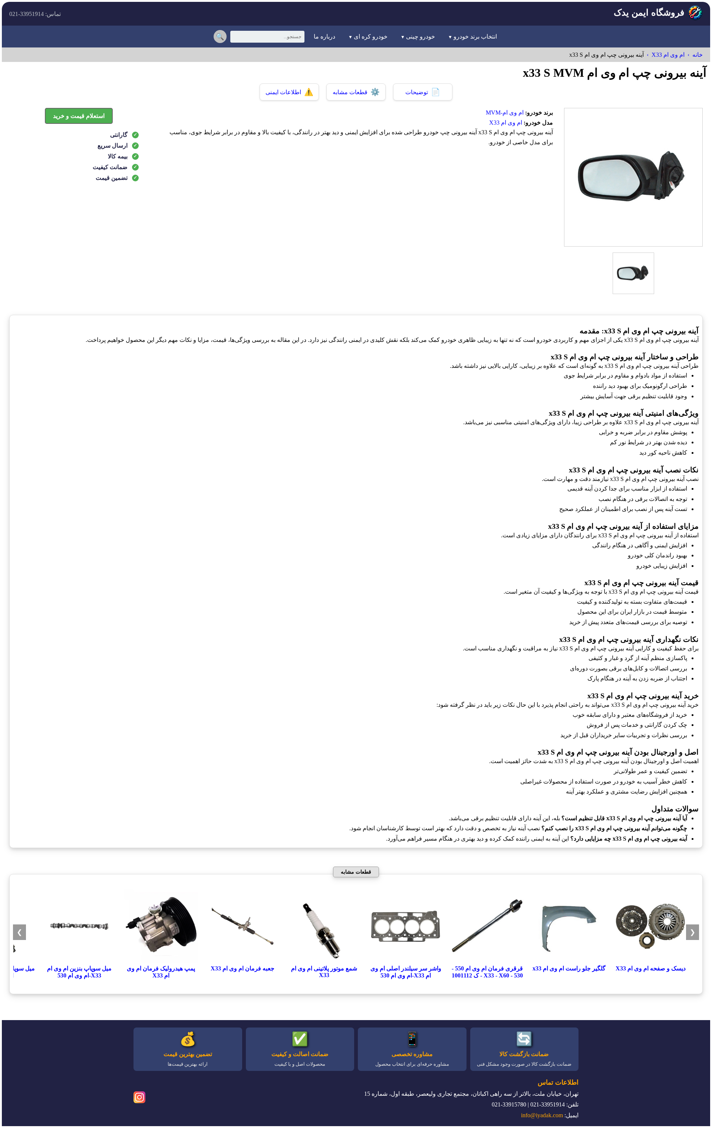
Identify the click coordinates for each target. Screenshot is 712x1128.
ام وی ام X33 (668, 55)
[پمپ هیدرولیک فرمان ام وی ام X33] (161, 961)
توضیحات (422, 92)
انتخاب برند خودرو (475, 36)
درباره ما (324, 36)
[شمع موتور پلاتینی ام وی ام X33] (324, 961)
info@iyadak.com (542, 1115)
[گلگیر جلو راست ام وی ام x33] (569, 961)
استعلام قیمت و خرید (79, 116)
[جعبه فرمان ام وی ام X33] (242, 961)
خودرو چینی (420, 36)
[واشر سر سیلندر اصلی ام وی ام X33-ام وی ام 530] (406, 961)
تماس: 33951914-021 (35, 14)
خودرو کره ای (371, 36)
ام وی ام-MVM (505, 112)
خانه (697, 55)
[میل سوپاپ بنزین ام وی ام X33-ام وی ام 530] (79, 961)
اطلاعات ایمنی (289, 92)
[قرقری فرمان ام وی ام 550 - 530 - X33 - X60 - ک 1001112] (487, 961)
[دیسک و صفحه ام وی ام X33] (650, 961)
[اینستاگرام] (139, 1098)
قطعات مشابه (356, 92)
